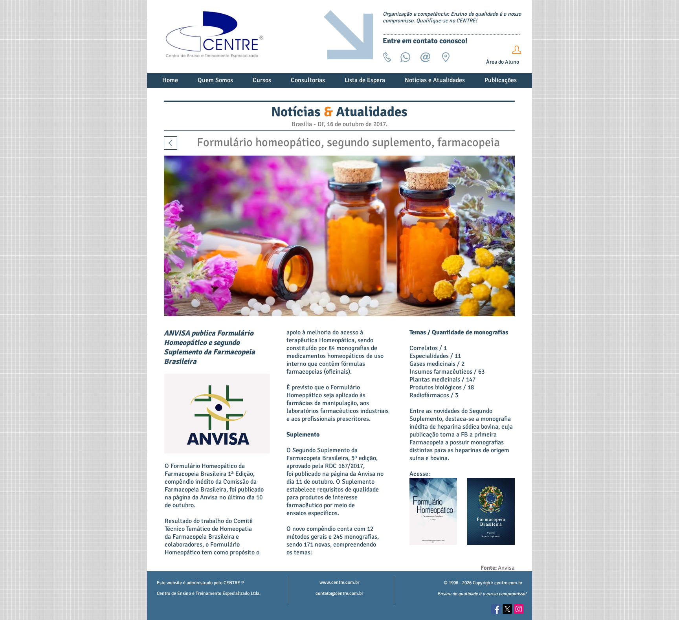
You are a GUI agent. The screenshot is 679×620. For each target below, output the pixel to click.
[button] (215, 83)
